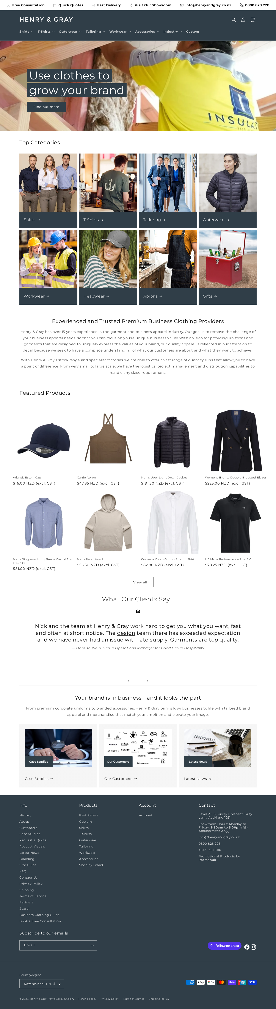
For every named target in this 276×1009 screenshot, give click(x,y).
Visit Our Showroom (153, 5)
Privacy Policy (30, 884)
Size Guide (27, 865)
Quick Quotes (70, 5)
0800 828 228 (257, 5)
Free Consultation (28, 5)
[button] (26, 31)
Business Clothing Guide (39, 915)
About (24, 822)
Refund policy (87, 998)
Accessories (88, 859)
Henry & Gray (38, 999)
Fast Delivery (109, 5)
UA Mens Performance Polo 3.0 (228, 559)
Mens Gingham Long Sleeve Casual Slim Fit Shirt (43, 561)
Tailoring (152, 219)
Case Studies (37, 779)
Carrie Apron (86, 477)
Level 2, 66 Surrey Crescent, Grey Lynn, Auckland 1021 (225, 815)
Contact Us (28, 877)
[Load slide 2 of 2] (140, 681)
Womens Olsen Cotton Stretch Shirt (167, 559)
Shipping (26, 890)
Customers (28, 828)
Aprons (150, 296)
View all (140, 582)
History (25, 815)
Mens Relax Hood (90, 559)
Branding (26, 859)
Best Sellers (88, 815)
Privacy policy (110, 998)
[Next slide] (147, 681)
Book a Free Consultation (40, 921)
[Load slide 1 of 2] (136, 681)
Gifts (207, 296)
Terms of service (133, 998)
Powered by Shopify (61, 999)
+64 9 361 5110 (210, 850)
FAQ (23, 871)
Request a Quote (33, 840)
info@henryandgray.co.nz (208, 5)
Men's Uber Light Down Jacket (164, 477)
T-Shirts (91, 219)
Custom (85, 822)
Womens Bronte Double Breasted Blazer (236, 477)
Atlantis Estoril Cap (27, 477)
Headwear (94, 296)
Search (25, 909)
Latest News (195, 779)
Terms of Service (33, 896)
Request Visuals (32, 846)
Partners (26, 902)
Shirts (30, 219)
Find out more (46, 107)
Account (145, 815)
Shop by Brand (91, 865)
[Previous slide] (128, 681)
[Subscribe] (92, 945)
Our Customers (118, 779)
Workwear (34, 296)
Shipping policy (159, 998)
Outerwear (214, 219)
